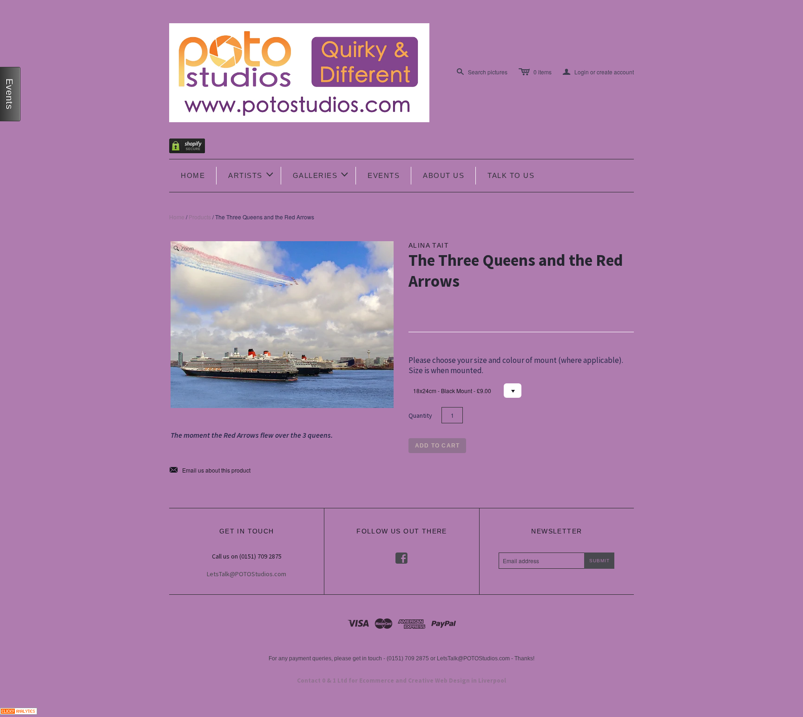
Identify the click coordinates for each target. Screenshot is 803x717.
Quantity (420, 415)
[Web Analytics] (18, 710)
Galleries (321, 174)
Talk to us (510, 175)
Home (193, 175)
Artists (251, 174)
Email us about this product (209, 470)
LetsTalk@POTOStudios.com (246, 574)
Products (200, 217)
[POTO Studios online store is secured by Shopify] (193, 147)
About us (443, 175)
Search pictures (487, 72)
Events (384, 175)
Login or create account (598, 72)
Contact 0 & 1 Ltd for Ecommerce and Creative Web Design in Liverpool (401, 680)
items (542, 72)
